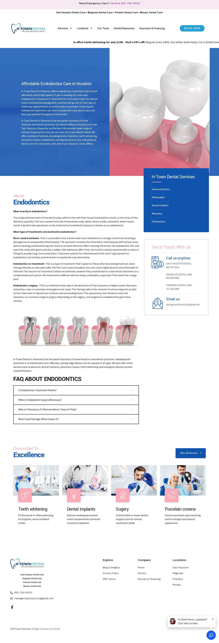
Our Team (103, 28)
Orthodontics (158, 221)
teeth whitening (89, 366)
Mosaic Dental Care (151, 12)
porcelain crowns (70, 366)
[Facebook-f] (12, 607)
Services (63, 28)
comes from (52, 221)
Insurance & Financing (152, 28)
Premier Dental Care (126, 12)
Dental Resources (124, 28)
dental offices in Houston (74, 124)
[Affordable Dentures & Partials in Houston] (85, 480)
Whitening (157, 213)
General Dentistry (161, 189)
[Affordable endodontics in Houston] (134, 480)
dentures (36, 366)
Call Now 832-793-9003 (125, 3)
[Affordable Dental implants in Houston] (183, 480)
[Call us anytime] (158, 262)
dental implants (50, 366)
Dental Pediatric (160, 205)
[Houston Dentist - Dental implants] (36, 480)
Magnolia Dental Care (100, 12)
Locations (82, 28)
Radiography (158, 197)
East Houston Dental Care (70, 12)
